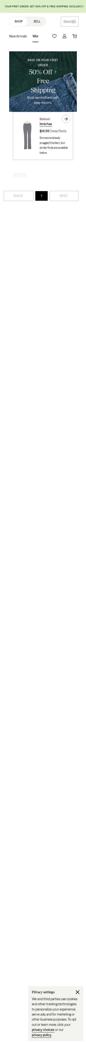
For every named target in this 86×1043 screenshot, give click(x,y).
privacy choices (43, 1030)
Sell (37, 21)
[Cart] (74, 36)
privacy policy (41, 1035)
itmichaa (46, 124)
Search (68, 21)
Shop (19, 21)
